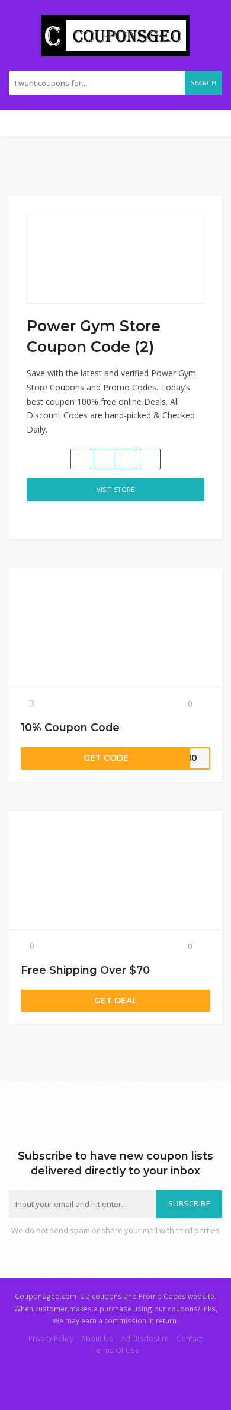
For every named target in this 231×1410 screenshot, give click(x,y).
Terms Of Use (115, 1350)
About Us (97, 1338)
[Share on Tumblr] (150, 459)
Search (203, 83)
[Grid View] (33, 518)
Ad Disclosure (145, 1338)
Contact (190, 1338)
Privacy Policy (50, 1338)
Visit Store (115, 489)
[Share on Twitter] (104, 459)
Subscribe (189, 1204)
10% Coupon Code (70, 727)
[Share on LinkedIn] (127, 459)
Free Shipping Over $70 (85, 970)
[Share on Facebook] (80, 459)
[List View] (45, 518)
